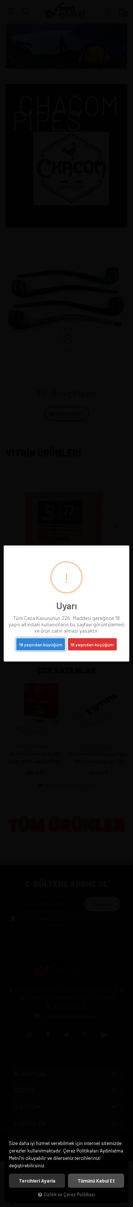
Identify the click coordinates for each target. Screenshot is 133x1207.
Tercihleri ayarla (37, 1181)
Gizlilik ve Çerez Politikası (69, 1194)
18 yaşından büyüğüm (40, 644)
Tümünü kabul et (96, 1181)
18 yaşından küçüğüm (92, 644)
